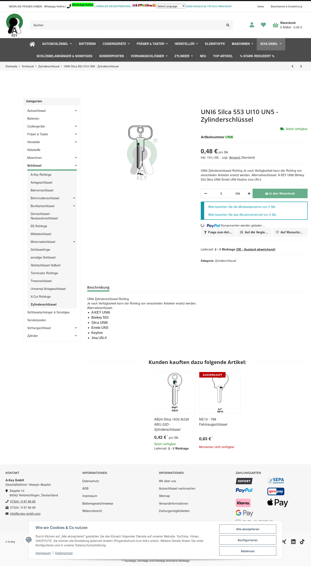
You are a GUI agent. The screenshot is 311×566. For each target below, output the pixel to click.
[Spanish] (154, 6)
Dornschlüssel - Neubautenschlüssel (44, 216)
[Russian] (151, 6)
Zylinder (32, 336)
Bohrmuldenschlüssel (45, 198)
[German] (140, 6)
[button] (251, 25)
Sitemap (164, 496)
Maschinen (34, 157)
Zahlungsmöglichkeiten (174, 511)
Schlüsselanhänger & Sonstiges (48, 312)
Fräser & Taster (37, 134)
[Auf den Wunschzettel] (190, 377)
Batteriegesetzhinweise (97, 503)
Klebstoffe (33, 150)
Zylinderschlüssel (225, 261)
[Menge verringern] (205, 193)
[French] (137, 6)
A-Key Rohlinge (41, 174)
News (260, 6)
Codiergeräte (36, 126)
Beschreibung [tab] (98, 287)
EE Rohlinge (39, 226)
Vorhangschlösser (39, 328)
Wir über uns (167, 481)
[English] (134, 6)
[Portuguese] (147, 6)
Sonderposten (36, 320)
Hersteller (33, 142)
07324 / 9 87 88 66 (23, 501)
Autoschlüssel (36, 110)
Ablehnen (248, 551)
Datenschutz (90, 481)
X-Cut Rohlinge (41, 296)
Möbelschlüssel (41, 234)
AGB (85, 488)
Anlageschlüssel (41, 182)
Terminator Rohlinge (44, 273)
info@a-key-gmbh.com (25, 513)
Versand (235, 157)
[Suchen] (228, 25)
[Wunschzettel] (263, 25)
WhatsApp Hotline (83, 5)
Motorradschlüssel (43, 241)
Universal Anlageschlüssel (48, 288)
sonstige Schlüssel (43, 257)
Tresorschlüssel (41, 281)
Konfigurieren (248, 540)
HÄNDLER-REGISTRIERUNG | (114, 6)
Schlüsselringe (40, 249)
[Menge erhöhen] (248, 193)
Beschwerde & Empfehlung (286, 6)
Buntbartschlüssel (42, 206)
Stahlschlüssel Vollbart (46, 265)
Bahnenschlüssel (42, 190)
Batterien (33, 118)
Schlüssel (34, 165)
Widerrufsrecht (92, 511)
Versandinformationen (173, 503)
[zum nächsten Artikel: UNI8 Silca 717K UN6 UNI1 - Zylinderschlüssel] (301, 66)
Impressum (89, 496)
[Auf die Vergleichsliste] (180, 377)
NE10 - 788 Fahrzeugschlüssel (213, 422)
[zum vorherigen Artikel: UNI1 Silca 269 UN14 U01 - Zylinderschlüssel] (292, 66)
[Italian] (144, 6)
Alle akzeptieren (247, 529)
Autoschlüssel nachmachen (177, 488)
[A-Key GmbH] (14, 25)
